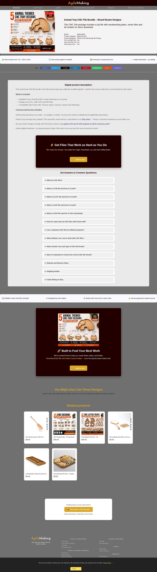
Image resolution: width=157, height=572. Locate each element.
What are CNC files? (54, 180)
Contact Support (103, 556)
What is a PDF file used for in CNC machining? (65, 213)
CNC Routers (65, 541)
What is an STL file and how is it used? (62, 197)
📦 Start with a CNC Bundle (78, 509)
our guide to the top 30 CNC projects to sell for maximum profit (85, 124)
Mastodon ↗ (118, 68)
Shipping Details (53, 271)
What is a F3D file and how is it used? (61, 188)
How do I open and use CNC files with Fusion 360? (66, 222)
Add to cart (47, 48)
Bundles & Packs (66, 555)
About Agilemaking (103, 543)
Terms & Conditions (104, 551)
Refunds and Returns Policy (58, 263)
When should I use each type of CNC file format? (65, 246)
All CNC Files (65, 553)
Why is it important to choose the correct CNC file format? (69, 255)
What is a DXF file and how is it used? (61, 205)
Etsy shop (86, 119)
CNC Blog (101, 541)
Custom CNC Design (67, 557)
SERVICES (111, 8)
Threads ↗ (66, 68)
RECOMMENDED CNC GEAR (84, 8)
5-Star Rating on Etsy (55, 280)
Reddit (106, 68)
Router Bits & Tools (66, 547)
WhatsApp (96, 68)
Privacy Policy (107, 563)
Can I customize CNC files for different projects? (65, 230)
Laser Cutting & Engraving (68, 543)
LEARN (57, 8)
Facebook (44, 68)
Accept (74, 569)
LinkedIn (75, 68)
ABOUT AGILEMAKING (136, 8)
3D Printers (64, 545)
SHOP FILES (37, 8)
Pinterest (85, 68)
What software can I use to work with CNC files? (65, 238)
